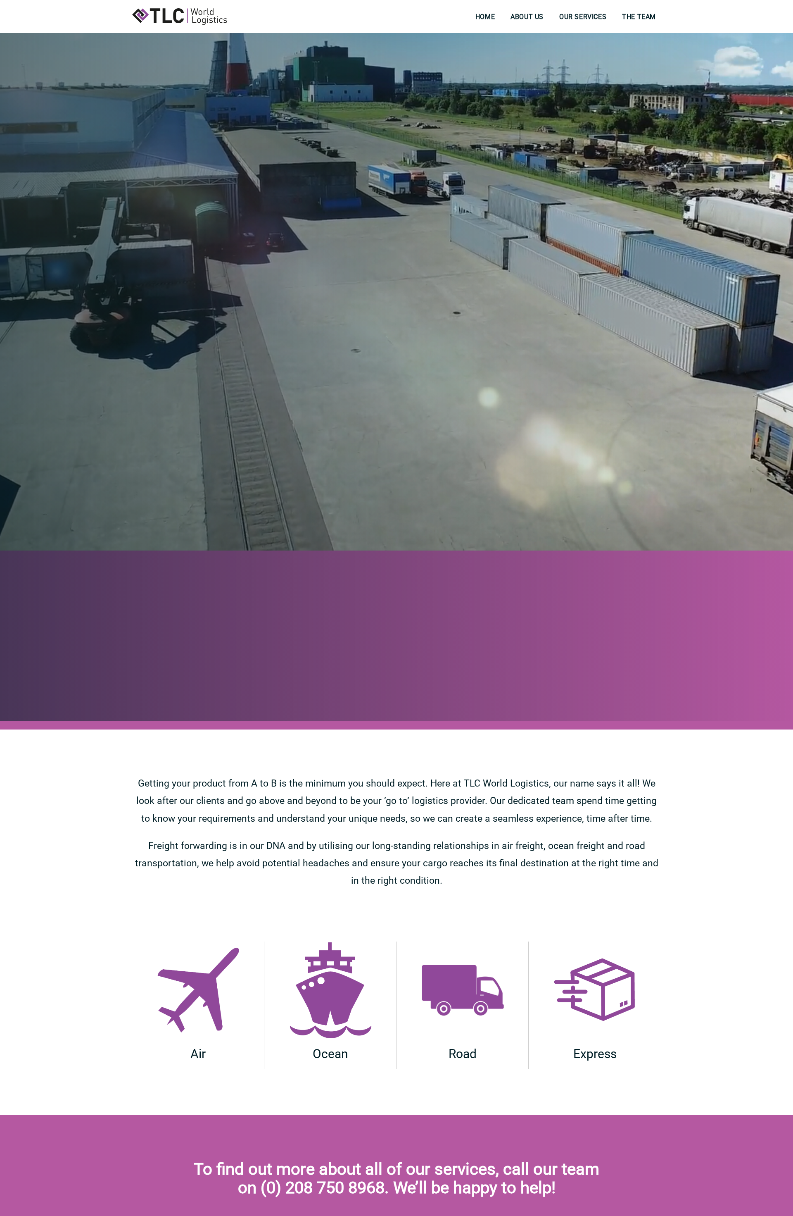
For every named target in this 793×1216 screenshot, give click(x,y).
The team (639, 17)
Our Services (582, 17)
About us (527, 17)
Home (485, 17)
